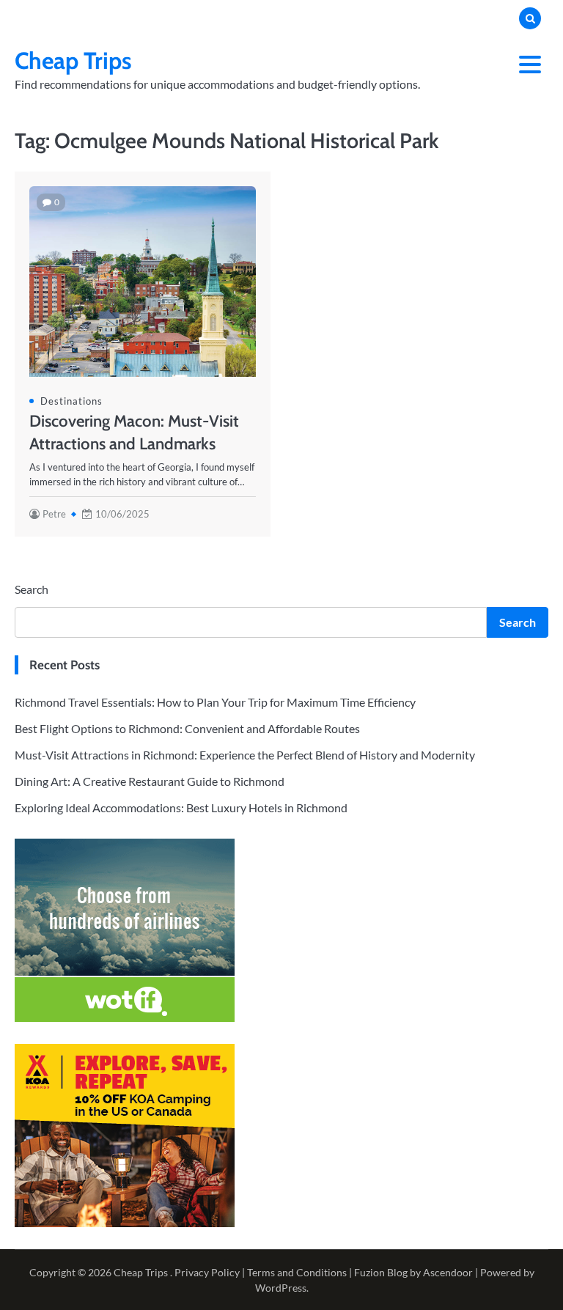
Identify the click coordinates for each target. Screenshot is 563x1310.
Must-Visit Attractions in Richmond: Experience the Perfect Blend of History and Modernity (245, 755)
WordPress (280, 1287)
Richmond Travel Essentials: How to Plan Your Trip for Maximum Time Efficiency (215, 702)
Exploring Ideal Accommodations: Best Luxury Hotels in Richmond (181, 807)
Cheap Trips (73, 60)
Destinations (71, 401)
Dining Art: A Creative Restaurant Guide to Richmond (149, 781)
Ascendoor (448, 1272)
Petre (54, 514)
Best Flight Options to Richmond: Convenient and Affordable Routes (187, 728)
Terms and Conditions (297, 1272)
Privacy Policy (207, 1272)
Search (31, 589)
